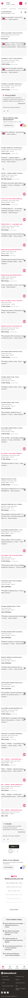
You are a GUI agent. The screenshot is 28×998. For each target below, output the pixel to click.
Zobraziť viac (21, 103)
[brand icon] (2, 3)
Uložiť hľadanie (8, 867)
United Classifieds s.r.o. (12, 996)
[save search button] (25, 12)
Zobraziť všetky (14, 909)
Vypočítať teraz (8, 125)
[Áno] (4, 111)
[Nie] (7, 111)
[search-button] (20, 3)
